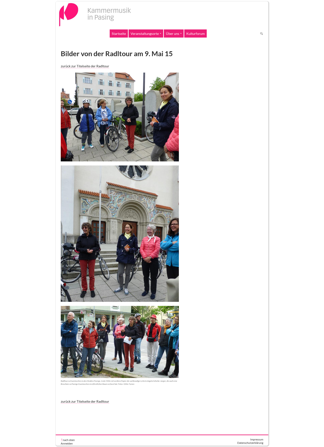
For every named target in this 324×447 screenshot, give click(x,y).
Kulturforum (195, 33)
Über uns (172, 33)
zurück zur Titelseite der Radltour (85, 66)
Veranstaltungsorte (145, 33)
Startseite (119, 33)
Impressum (256, 439)
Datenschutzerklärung (250, 442)
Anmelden (67, 443)
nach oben (69, 439)
